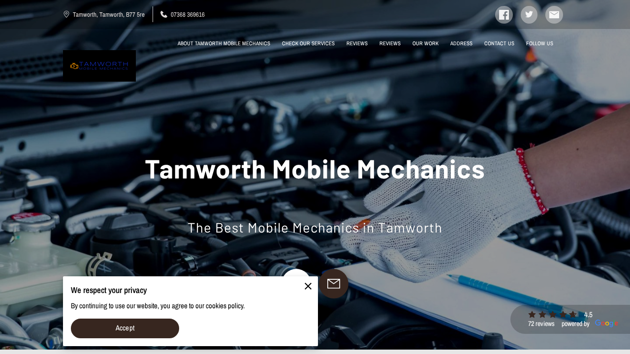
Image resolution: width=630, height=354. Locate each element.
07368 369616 (187, 14)
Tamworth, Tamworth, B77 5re (109, 14)
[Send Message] (333, 283)
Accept (125, 328)
